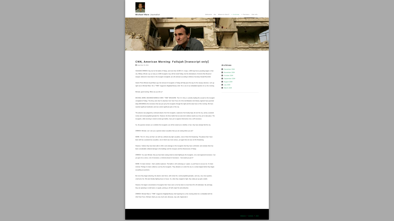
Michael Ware (147, 15)
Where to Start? (223, 14)
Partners (246, 14)
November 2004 (229, 72)
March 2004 (228, 88)
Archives (236, 14)
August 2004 (228, 82)
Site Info (255, 14)
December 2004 (229, 69)
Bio (215, 14)
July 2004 (227, 85)
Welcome (208, 14)
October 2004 (228, 75)
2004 (257, 215)
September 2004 (229, 78)
